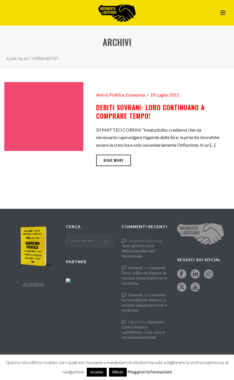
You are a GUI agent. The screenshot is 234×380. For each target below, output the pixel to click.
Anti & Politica (110, 94)
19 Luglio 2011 (164, 94)
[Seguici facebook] (181, 274)
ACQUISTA (33, 284)
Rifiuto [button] (117, 372)
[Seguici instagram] (208, 274)
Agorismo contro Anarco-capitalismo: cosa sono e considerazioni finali (143, 329)
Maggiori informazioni (150, 371)
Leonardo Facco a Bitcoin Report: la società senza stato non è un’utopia (144, 275)
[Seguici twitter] (181, 287)
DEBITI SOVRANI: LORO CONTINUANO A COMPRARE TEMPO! (150, 112)
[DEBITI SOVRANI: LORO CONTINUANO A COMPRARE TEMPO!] (43, 116)
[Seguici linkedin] (195, 274)
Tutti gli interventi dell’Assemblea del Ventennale (138, 250)
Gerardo (135, 267)
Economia (135, 94)
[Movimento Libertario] (117, 13)
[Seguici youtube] (195, 287)
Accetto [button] (96, 372)
